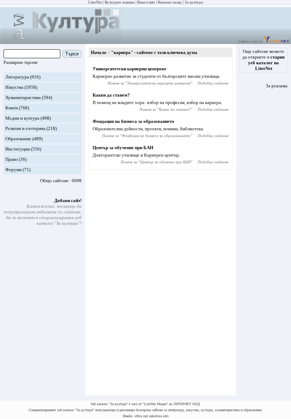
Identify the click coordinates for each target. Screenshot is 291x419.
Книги (11, 107)
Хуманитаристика (23, 97)
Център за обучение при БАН (123, 147)
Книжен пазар (170, 2)
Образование (18, 138)
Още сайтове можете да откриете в (263, 60)
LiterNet (95, 2)
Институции (17, 149)
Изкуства (14, 87)
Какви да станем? (111, 95)
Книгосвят (146, 2)
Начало (98, 52)
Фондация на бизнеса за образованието (133, 121)
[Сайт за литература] (276, 41)
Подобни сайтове (213, 83)
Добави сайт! (68, 200)
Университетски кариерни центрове (129, 68)
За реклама (276, 85)
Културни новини (119, 2)
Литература (17, 77)
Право (11, 159)
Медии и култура (22, 118)
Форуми (13, 169)
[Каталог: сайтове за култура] (62, 41)
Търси (71, 53)
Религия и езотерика (25, 128)
